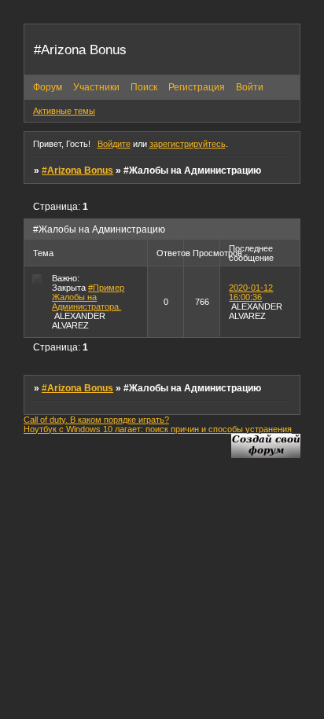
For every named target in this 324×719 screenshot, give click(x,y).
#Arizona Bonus (77, 170)
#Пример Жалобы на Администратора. (88, 297)
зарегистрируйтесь (187, 144)
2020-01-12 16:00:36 (251, 292)
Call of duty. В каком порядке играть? (96, 419)
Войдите (114, 144)
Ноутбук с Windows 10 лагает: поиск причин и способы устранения (158, 429)
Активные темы (64, 111)
